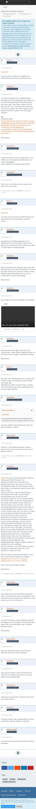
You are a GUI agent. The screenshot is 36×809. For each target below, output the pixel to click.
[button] (5, 768)
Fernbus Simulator (9, 782)
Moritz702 (20, 456)
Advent (5, 779)
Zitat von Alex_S (8, 410)
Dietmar (19, 573)
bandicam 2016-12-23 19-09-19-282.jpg (14, 561)
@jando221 (4, 72)
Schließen (19, 806)
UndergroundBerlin (9, 14)
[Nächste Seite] (23, 54)
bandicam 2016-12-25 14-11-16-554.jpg (14, 559)
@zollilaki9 (4, 213)
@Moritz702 (5, 478)
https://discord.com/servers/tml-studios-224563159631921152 (16, 47)
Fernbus (12, 779)
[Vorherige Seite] (12, 54)
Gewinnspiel (22, 779)
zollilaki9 (20, 191)
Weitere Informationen (8, 806)
